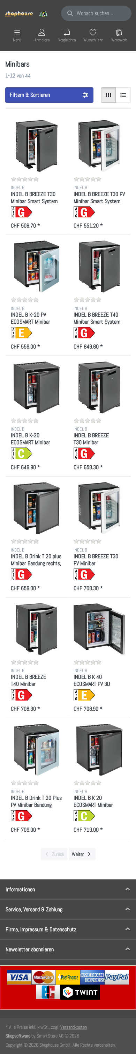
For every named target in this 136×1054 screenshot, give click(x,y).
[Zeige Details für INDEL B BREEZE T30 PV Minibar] (99, 508)
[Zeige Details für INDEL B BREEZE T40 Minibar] (36, 629)
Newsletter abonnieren (30, 949)
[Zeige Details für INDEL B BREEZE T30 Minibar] (99, 387)
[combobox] (96, 13)
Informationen (20, 889)
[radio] (108, 95)
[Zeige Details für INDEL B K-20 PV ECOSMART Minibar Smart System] (36, 266)
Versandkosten (73, 1027)
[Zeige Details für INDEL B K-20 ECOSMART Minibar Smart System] (36, 387)
